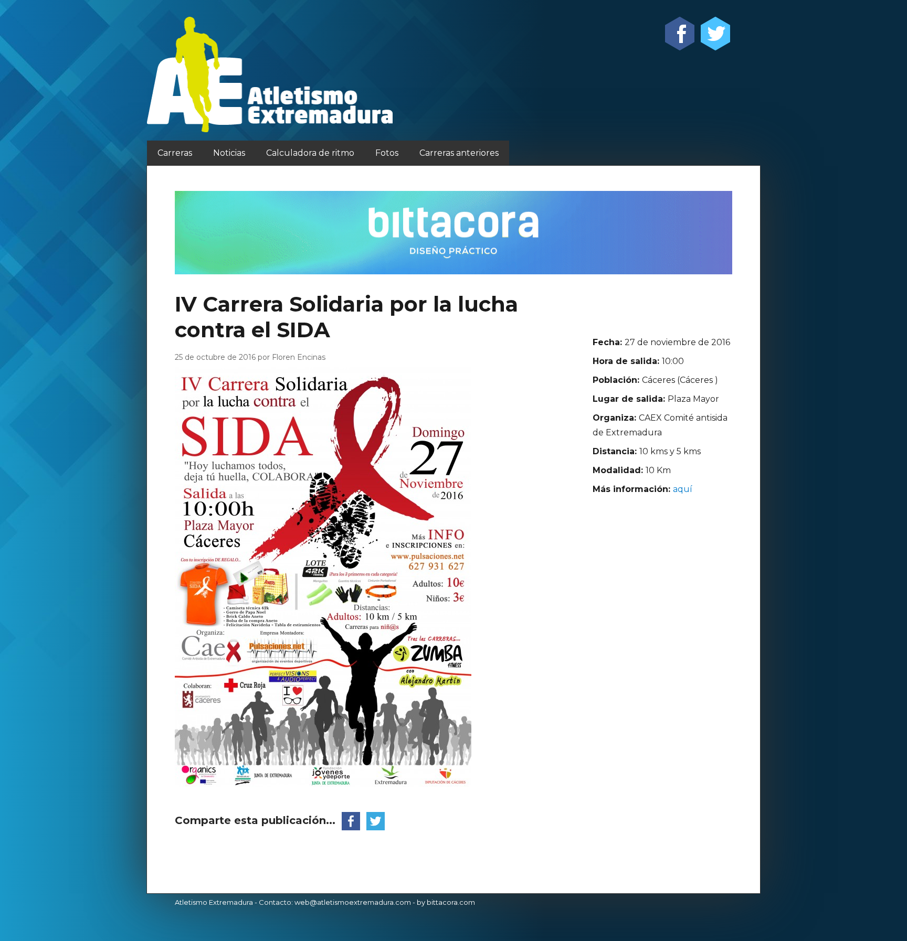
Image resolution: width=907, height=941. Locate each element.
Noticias (229, 153)
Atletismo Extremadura (214, 902)
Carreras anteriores (459, 153)
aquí (682, 489)
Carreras (174, 153)
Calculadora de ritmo (310, 153)
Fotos (386, 153)
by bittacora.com (446, 902)
